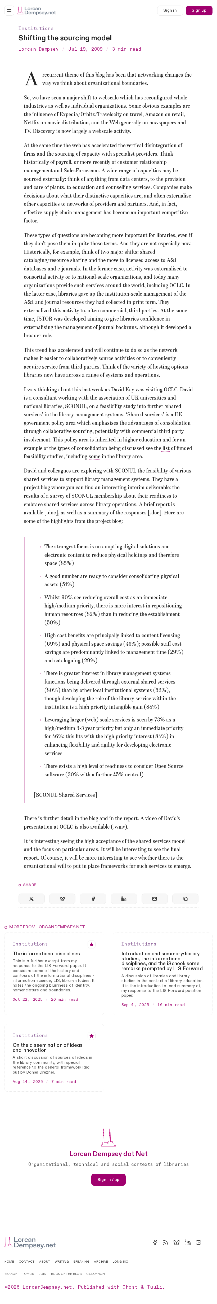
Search (11, 1274)
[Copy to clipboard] (185, 899)
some (94, 457)
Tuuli (154, 1287)
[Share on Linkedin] (124, 899)
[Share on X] (32, 899)
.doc (51, 513)
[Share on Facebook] (93, 899)
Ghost (130, 1287)
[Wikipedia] (209, 1242)
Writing (62, 1262)
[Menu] (9, 10)
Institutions (36, 29)
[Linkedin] (187, 1242)
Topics (28, 1274)
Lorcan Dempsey (39, 49)
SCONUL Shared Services (65, 795)
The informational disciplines (46, 954)
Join (43, 1274)
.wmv (119, 827)
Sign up (199, 10)
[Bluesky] (176, 1242)
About (44, 1262)
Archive (101, 1262)
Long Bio (120, 1262)
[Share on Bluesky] (62, 899)
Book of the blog (66, 1274)
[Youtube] (198, 1242)
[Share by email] (155, 899)
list (165, 448)
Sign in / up (108, 1179)
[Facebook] (155, 1242)
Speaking (81, 1262)
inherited (105, 440)
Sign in (170, 10)
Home (9, 1262)
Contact (27, 1262)
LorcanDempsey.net (47, 1287)
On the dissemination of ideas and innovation (48, 1048)
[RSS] (165, 1242)
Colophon (95, 1274)
